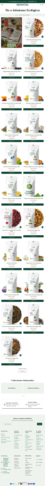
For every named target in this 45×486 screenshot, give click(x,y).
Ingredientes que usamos (28, 465)
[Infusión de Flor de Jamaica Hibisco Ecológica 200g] (11, 218)
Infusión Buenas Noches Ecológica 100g (11, 166)
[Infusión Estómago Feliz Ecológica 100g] (33, 123)
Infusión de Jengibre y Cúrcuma (38, 443)
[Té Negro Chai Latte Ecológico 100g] (33, 314)
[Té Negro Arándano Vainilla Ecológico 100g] (11, 59)
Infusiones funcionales (16, 447)
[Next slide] (23, 396)
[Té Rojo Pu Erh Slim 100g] (11, 251)
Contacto (27, 462)
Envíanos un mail (7, 469)
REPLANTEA (24, 482)
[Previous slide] (21, 396)
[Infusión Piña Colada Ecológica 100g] (33, 27)
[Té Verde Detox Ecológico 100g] (11, 346)
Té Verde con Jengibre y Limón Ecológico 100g (11, 198)
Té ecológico (3, 439)
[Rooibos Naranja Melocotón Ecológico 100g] (33, 59)
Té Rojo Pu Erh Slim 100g (12, 263)
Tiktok (40, 465)
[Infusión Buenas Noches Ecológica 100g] (11, 154)
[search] (40, 5)
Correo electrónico (7, 424)
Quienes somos (28, 458)
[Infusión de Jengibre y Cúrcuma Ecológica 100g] (33, 154)
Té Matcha (3, 435)
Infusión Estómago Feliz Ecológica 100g (33, 135)
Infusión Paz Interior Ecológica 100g (11, 294)
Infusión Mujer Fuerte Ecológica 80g (33, 263)
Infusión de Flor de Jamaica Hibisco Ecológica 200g (11, 231)
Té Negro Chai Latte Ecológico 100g (33, 326)
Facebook (40, 459)
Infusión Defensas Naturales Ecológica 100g (33, 294)
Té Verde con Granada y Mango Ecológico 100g (11, 326)
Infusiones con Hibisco (17, 440)
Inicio (16, 15)
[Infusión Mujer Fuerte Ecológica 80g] (33, 251)
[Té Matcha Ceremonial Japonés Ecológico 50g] (33, 186)
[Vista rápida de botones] (42, 37)
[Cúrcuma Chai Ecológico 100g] (33, 218)
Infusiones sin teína (18, 435)
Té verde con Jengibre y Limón (39, 439)
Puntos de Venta (28, 475)
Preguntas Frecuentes (16, 459)
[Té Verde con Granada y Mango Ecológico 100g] (11, 314)
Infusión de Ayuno (39, 446)
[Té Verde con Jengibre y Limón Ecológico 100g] (11, 186)
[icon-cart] (42, 5)
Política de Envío (17, 468)
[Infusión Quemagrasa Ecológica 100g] (33, 91)
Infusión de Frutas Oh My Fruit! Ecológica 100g (11, 103)
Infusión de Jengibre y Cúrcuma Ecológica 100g (33, 166)
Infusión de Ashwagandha (39, 448)
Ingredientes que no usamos (28, 468)
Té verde (2, 433)
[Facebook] (37, 459)
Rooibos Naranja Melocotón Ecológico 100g (33, 71)
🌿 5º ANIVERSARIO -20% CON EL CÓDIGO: (17, 1)
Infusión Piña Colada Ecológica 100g (33, 39)
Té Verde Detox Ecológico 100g (11, 358)
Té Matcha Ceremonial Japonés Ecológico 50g (33, 198)
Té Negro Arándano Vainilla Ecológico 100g (11, 71)
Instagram (40, 462)
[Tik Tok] (37, 465)
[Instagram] (37, 462)
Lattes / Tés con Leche (5, 437)
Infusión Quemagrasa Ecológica (27, 436)
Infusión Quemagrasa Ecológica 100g (33, 103)
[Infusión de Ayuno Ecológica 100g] (11, 123)
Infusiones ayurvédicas (16, 444)
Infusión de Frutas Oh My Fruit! (28, 446)
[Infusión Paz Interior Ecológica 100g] (11, 282)
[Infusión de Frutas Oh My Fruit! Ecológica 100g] (11, 91)
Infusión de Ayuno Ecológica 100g (11, 135)
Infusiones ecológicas (16, 437)
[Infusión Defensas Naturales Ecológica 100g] (33, 282)
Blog (26, 460)
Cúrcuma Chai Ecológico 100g (33, 230)
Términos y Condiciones (16, 462)
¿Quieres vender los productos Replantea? (28, 472)
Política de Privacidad (16, 465)
